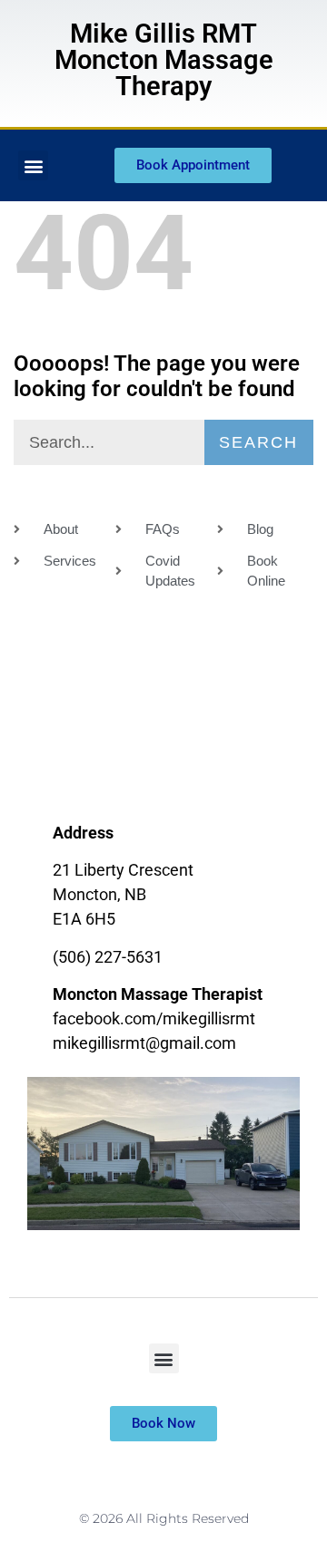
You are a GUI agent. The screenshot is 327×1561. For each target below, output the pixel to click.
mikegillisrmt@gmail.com (144, 1042)
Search (258, 442)
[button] (33, 165)
